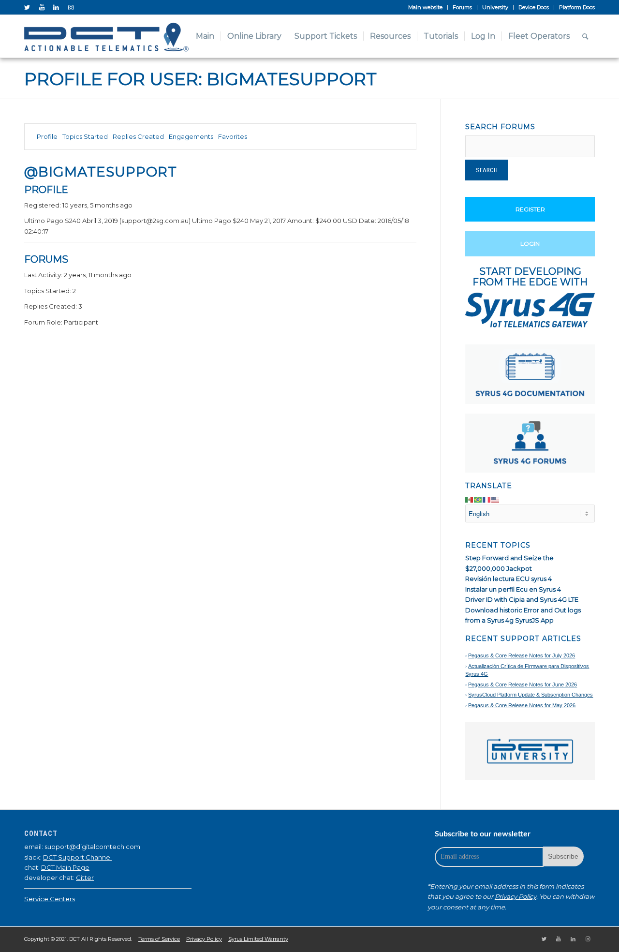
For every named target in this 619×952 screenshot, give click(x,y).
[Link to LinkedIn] (56, 7)
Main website (425, 7)
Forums (462, 7)
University (495, 7)
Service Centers (49, 899)
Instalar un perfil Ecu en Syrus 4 (513, 589)
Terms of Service (159, 939)
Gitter (85, 877)
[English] (495, 499)
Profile (47, 136)
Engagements (191, 136)
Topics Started (85, 136)
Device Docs (533, 7)
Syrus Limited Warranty (258, 939)
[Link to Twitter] (27, 7)
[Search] (585, 36)
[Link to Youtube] (41, 7)
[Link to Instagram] (70, 7)
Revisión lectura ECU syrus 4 (508, 578)
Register (530, 209)
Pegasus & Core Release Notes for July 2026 (521, 655)
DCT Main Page (65, 867)
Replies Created (138, 136)
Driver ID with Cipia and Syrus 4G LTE (521, 599)
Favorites (232, 136)
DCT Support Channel (77, 857)
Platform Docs (577, 7)
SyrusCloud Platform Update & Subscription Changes (530, 695)
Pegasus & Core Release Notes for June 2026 (522, 684)
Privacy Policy (515, 896)
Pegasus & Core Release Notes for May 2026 (521, 705)
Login (530, 243)
